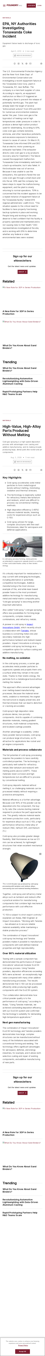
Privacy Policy (23, 1345)
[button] (4, 5)
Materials (7, 18)
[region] (22, 1346)
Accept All (22, 1351)
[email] (30, 63)
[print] (41, 63)
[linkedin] (18, 63)
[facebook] (15, 63)
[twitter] (22, 63)
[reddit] (26, 63)
